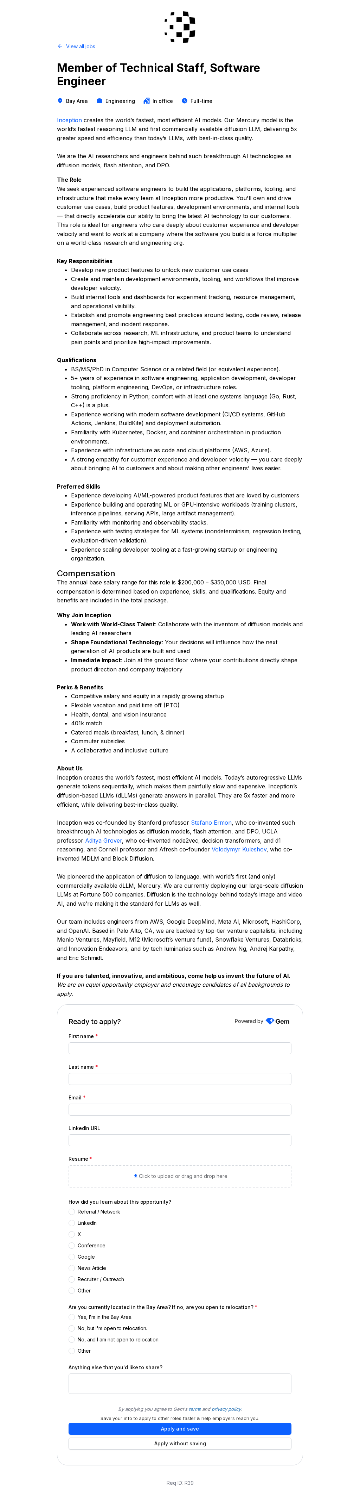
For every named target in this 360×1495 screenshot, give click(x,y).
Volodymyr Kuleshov (239, 849)
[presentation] (180, 1176)
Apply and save (180, 1429)
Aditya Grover (103, 840)
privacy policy (226, 1409)
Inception (69, 120)
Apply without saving (180, 1443)
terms (195, 1409)
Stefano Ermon (211, 822)
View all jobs (80, 46)
